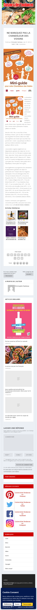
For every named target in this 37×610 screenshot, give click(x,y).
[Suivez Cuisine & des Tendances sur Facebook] (18, 518)
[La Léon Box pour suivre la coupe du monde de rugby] (18, 405)
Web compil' (8, 568)
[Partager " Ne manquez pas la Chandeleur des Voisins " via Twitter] (11, 255)
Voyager (7, 564)
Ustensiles (8, 560)
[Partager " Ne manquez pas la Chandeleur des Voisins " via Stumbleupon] (15, 258)
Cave (6, 538)
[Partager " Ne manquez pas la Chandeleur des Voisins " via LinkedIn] (25, 255)
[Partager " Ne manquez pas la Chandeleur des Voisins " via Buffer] (29, 255)
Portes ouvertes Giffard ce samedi (16, 341)
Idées (6, 551)
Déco (6, 543)
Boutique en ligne (9, 583)
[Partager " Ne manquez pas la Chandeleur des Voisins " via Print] (22, 258)
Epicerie (7, 547)
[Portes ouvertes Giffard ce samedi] (18, 321)
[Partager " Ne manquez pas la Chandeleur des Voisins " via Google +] (15, 255)
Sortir (13, 44)
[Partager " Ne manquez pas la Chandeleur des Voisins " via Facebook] (8, 255)
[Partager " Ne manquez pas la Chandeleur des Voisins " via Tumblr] (18, 255)
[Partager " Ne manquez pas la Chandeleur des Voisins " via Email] (18, 258)
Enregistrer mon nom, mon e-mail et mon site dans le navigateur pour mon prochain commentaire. (18, 460)
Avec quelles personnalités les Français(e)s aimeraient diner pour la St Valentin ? (18, 390)
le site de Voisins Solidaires (22, 205)
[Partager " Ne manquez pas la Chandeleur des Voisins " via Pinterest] (22, 255)
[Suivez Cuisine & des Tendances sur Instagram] (18, 528)
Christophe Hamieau (16, 42)
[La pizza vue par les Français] (18, 355)
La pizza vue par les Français (14, 366)
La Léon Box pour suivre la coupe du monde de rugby (16, 416)
